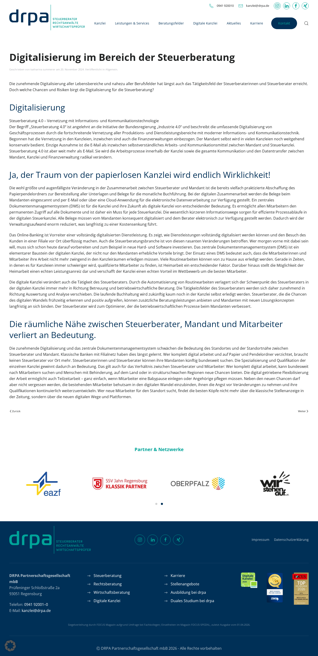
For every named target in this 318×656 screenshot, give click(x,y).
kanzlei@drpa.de (257, 5)
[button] (306, 23)
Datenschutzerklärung (291, 539)
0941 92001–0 (36, 604)
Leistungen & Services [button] (132, 23)
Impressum (260, 539)
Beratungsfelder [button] (171, 23)
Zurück (16, 411)
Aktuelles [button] (234, 23)
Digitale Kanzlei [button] (205, 23)
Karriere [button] (256, 23)
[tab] (156, 504)
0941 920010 (225, 5)
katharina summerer (42, 69)
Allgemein (111, 69)
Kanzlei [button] (100, 23)
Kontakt (284, 23)
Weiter (302, 411)
